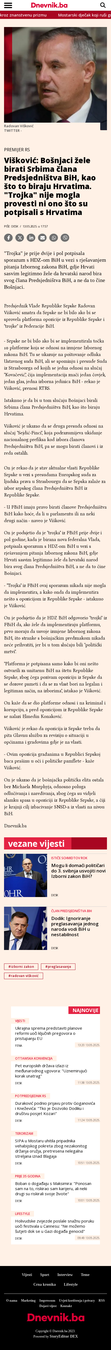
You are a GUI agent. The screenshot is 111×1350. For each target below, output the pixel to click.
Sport (44, 1275)
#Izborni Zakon (21, 966)
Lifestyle (71, 1284)
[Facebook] (8, 238)
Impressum (47, 1300)
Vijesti (27, 1275)
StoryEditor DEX (64, 1336)
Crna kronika (44, 1284)
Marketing (28, 1300)
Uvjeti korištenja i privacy (77, 1300)
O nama (11, 1300)
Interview (65, 1275)
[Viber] (65, 238)
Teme (85, 1275)
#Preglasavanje (58, 966)
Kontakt (66, 1306)
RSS (102, 1300)
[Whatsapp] (53, 238)
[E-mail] (42, 238)
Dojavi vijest (48, 1306)
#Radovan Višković (23, 975)
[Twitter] (19, 238)
